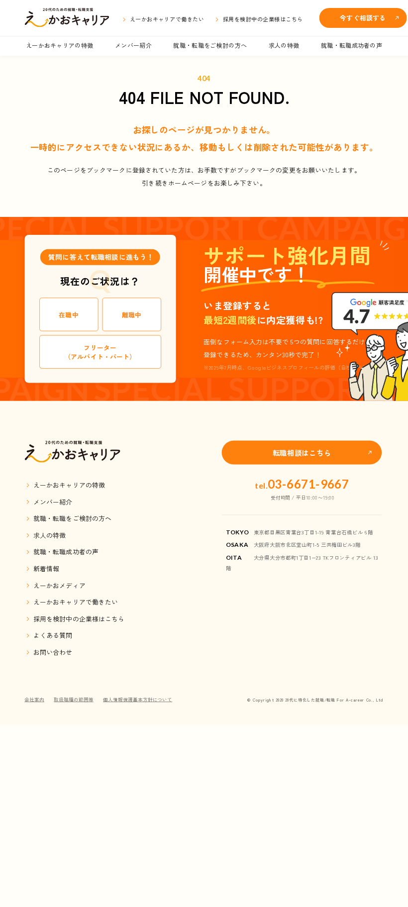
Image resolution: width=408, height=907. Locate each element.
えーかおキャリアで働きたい (167, 19)
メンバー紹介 (133, 45)
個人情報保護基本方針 (137, 699)
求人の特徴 (284, 45)
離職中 (131, 314)
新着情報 (46, 568)
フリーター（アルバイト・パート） (100, 352)
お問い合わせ (53, 652)
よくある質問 (53, 635)
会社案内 (34, 699)
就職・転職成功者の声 (351, 45)
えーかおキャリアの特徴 (60, 45)
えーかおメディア (59, 585)
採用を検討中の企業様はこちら (263, 19)
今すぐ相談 (363, 17)
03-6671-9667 (302, 484)
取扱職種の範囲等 (73, 699)
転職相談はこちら (302, 452)
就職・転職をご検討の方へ (210, 45)
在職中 (68, 314)
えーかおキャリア (66, 18)
